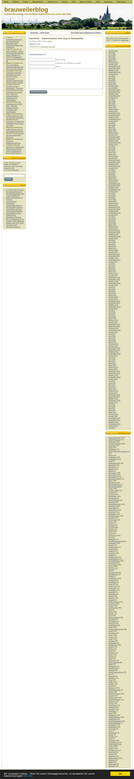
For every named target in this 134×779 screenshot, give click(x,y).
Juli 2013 (112, 357)
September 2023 (115, 119)
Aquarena (112, 446)
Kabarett (112, 600)
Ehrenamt (112, 512)
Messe (111, 651)
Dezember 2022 (114, 137)
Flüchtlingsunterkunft (116, 541)
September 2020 (115, 189)
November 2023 (114, 115)
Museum (112, 653)
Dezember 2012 (114, 371)
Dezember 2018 (114, 230)
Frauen (111, 545)
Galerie (111, 555)
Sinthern (112, 707)
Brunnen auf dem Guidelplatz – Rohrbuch (14, 87)
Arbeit (111, 448)
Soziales (112, 709)
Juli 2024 (112, 100)
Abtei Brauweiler (114, 438)
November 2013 (114, 350)
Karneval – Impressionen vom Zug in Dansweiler (56, 38)
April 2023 (112, 129)
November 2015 (114, 303)
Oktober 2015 (113, 305)
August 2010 (113, 426)
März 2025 (112, 84)
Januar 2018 (113, 252)
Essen (111, 522)
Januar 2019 (113, 229)
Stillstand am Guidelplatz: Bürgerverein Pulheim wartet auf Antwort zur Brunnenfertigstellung (15, 150)
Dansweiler (113, 496)
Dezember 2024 (114, 90)
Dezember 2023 (114, 113)
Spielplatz (112, 711)
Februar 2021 (113, 180)
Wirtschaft (112, 764)
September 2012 (115, 377)
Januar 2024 (113, 111)
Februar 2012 (113, 391)
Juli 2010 (112, 428)
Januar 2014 (113, 346)
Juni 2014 (112, 336)
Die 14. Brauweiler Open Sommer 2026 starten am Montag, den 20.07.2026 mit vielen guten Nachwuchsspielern (15, 223)
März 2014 (112, 342)
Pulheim (112, 688)
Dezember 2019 (114, 207)
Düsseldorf (112, 508)
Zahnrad (112, 766)
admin (49, 41)
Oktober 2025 (113, 70)
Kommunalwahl (114, 618)
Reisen (111, 692)
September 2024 (115, 96)
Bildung (111, 469)
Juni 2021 (112, 172)
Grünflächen (113, 575)
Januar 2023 (113, 135)
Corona (111, 494)
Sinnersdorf (113, 705)
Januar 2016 (113, 299)
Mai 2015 (112, 315)
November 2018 (114, 232)
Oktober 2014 (113, 328)
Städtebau (112, 715)
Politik (111, 682)
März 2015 (112, 318)
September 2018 (115, 236)
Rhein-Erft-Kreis (114, 694)
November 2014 (114, 326)
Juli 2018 (112, 240)
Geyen (111, 567)
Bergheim (112, 467)
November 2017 (114, 256)
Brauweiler (112, 477)
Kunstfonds (113, 633)
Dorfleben (112, 506)
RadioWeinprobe (115, 690)
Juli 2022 (112, 146)
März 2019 (112, 225)
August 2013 (113, 356)
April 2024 (112, 105)
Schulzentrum (113, 698)
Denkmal (112, 502)
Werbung (112, 760)
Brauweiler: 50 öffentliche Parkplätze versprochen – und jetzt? (15, 123)
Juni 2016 (112, 289)
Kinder (111, 606)
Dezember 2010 (114, 418)
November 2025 (114, 68)
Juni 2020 (112, 195)
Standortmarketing (115, 721)
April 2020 (112, 199)
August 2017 (113, 262)
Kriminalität (113, 625)
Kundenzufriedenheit (116, 629)
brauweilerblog (26, 9)
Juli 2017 (112, 264)
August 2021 (113, 168)
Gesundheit (113, 565)
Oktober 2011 (113, 399)
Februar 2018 (113, 250)
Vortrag (111, 754)
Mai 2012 (112, 385)
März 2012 (112, 389)
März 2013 (112, 365)
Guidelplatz (113, 578)
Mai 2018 (112, 244)
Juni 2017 (112, 266)
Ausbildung (113, 457)
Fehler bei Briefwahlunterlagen (13, 142)
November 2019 (114, 209)
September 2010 (115, 424)
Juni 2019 (112, 219)
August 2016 (113, 285)
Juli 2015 (112, 311)
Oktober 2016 (113, 281)
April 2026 (112, 59)
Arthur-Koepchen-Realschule (119, 451)
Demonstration (114, 500)
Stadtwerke (113, 719)
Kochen (111, 614)
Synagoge (112, 729)
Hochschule (113, 588)
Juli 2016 (112, 287)
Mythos (111, 657)
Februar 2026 (113, 62)
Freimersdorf (113, 547)
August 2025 (113, 74)
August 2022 (113, 145)
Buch (110, 481)
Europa (111, 524)
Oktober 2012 (113, 375)
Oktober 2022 (113, 141)
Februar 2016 (113, 297)
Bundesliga (113, 483)
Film (110, 537)
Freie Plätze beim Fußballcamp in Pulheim (86, 33)
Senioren (112, 702)
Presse (111, 686)
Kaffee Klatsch (114, 602)
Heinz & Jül (113, 586)
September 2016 (115, 283)
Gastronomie (113, 557)
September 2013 (115, 354)
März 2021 (112, 178)
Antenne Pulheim (115, 444)
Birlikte (111, 471)
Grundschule (113, 573)
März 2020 (112, 201)
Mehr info (28, 776)
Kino (110, 610)
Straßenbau (113, 727)
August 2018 (113, 238)
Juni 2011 (112, 406)
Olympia (112, 670)
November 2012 (114, 373)
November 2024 (114, 92)
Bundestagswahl (115, 485)
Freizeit (111, 549)
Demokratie (113, 498)
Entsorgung (113, 520)
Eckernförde (113, 510)
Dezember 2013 (114, 348)
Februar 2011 (113, 414)
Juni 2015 (112, 313)
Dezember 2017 (114, 254)
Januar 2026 (113, 64)
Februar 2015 (113, 320)
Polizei (111, 684)
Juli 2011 (112, 404)
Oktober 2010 (113, 422)
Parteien (112, 678)
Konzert (111, 623)
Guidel (111, 576)
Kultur (111, 627)
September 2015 (115, 307)
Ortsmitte (112, 676)
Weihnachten (113, 758)
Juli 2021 (112, 170)
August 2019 (113, 215)
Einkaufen (112, 514)
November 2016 (114, 279)
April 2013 (112, 363)
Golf (110, 571)
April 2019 (112, 223)
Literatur (112, 641)
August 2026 (113, 51)
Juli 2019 (112, 217)
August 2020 (113, 191)
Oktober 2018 (113, 234)
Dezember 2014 (114, 324)
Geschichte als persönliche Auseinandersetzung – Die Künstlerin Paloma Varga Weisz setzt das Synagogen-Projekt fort (14, 206)
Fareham (112, 530)
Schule (111, 696)
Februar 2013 (113, 367)
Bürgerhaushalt (114, 487)
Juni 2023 (112, 125)
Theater (111, 737)
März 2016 (112, 295)
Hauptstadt (112, 582)
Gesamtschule (114, 559)
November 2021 (114, 162)
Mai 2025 (112, 80)
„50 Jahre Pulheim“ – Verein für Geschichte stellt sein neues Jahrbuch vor (14, 52)
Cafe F (111, 489)
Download (125, 40)
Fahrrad (111, 526)
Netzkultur (112, 660)
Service (111, 703)
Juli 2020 (112, 193)
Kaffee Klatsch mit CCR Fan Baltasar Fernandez (14, 117)
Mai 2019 (112, 221)
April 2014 (112, 340)
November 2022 (114, 139)
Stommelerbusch (115, 723)
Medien (111, 647)
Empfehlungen (114, 516)
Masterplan (113, 645)
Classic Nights (114, 490)
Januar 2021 (113, 182)
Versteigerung (114, 750)
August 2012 (113, 379)
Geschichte (113, 563)
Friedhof (112, 551)
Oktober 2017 (113, 258)
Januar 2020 (113, 205)
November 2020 (114, 186)
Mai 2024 (112, 103)
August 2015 (113, 309)
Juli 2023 (112, 123)
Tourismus (112, 741)
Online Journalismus (116, 672)
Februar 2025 (113, 86)
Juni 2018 (112, 242)
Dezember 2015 (114, 301)
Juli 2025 (112, 76)
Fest (110, 533)
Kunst (111, 631)
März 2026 (112, 60)
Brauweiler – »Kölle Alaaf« (39, 33)
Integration (112, 594)
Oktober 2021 (113, 164)
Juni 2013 (112, 359)
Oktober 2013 (113, 352)
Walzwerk (112, 756)
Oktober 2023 (113, 117)
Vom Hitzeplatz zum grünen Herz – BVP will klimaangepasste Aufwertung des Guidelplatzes (14, 95)
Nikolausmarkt (114, 662)
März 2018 (112, 248)
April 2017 (112, 270)
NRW (110, 664)
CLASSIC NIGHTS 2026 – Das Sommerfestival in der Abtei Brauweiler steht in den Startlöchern (15, 193)
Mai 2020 (112, 197)
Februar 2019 (113, 227)
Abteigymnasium (115, 440)
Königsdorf (112, 621)
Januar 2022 (113, 158)
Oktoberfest (113, 668)
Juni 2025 (112, 78)
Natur (111, 659)
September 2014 (115, 330)
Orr (110, 674)
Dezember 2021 (114, 160)
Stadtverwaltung (114, 717)
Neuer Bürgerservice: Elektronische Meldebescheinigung (13, 215)
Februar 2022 (113, 156)
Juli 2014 (112, 334)
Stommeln (112, 725)
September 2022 (115, 143)
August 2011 (113, 402)
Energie (111, 518)
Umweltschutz (114, 743)
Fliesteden (112, 539)
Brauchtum (112, 475)
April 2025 (112, 82)
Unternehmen (113, 745)
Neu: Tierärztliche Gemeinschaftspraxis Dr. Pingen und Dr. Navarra (14, 67)
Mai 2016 (112, 291)
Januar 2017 (113, 275)
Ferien (111, 532)
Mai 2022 (112, 150)
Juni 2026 (112, 55)
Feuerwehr (112, 535)
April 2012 (112, 387)
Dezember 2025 (114, 66)
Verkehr (111, 748)
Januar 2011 (113, 416)
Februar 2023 (113, 133)
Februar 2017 (113, 273)
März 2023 (112, 131)
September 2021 (115, 166)
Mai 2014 (112, 338)
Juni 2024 (112, 102)
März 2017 (112, 272)
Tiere (110, 739)
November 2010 (114, 420)
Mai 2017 (112, 268)
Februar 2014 (113, 344)
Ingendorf (112, 592)
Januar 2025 (113, 88)
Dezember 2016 (114, 277)
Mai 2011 (112, 408)
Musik (111, 655)
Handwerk (112, 580)
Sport (110, 713)
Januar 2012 (113, 393)
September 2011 (114, 400)
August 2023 (113, 121)
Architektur (112, 449)
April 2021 (112, 176)
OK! (120, 773)
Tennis (111, 735)
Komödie (112, 619)
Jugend (111, 598)
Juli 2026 (112, 53)
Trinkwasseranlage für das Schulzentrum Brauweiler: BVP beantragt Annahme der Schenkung (14, 43)
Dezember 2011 (114, 395)
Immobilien (112, 590)
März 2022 (112, 154)
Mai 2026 (112, 57)
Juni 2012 (112, 383)
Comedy (112, 492)
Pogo (110, 680)
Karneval (52, 47)
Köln (110, 616)
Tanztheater (113, 733)
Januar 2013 (113, 369)
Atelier (111, 455)
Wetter (111, 762)
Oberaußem (113, 666)
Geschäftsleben (114, 561)
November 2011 (114, 397)
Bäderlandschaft (114, 463)
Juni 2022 (112, 148)
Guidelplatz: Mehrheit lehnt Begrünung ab (15, 59)
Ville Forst (112, 752)
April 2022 (112, 152)
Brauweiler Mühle (115, 479)
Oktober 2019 (113, 211)
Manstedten (113, 643)
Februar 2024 (113, 109)
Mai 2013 (112, 361)
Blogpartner (113, 473)
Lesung (111, 637)
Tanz (110, 731)
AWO (110, 461)
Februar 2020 (113, 203)
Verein (111, 746)
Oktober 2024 (113, 94)
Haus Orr (112, 584)
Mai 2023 (112, 127)
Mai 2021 (112, 174)
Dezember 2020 (114, 184)
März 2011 (112, 412)
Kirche (111, 612)
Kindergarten (113, 608)
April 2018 (112, 246)
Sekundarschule (114, 700)
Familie (111, 528)
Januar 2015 (113, 322)
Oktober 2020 (113, 187)
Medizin (111, 649)
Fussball (112, 553)
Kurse (111, 635)
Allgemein (112, 442)
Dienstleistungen (115, 504)
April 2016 (112, 293)
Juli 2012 (112, 381)
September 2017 (115, 260)
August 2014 (113, 332)
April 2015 (112, 316)
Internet (111, 596)
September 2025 (115, 72)
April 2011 (112, 410)
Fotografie (44, 47)
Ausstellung (113, 459)
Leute (111, 639)
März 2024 (112, 107)
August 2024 (113, 98)
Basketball (112, 465)
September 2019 (115, 213)
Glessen (112, 569)
